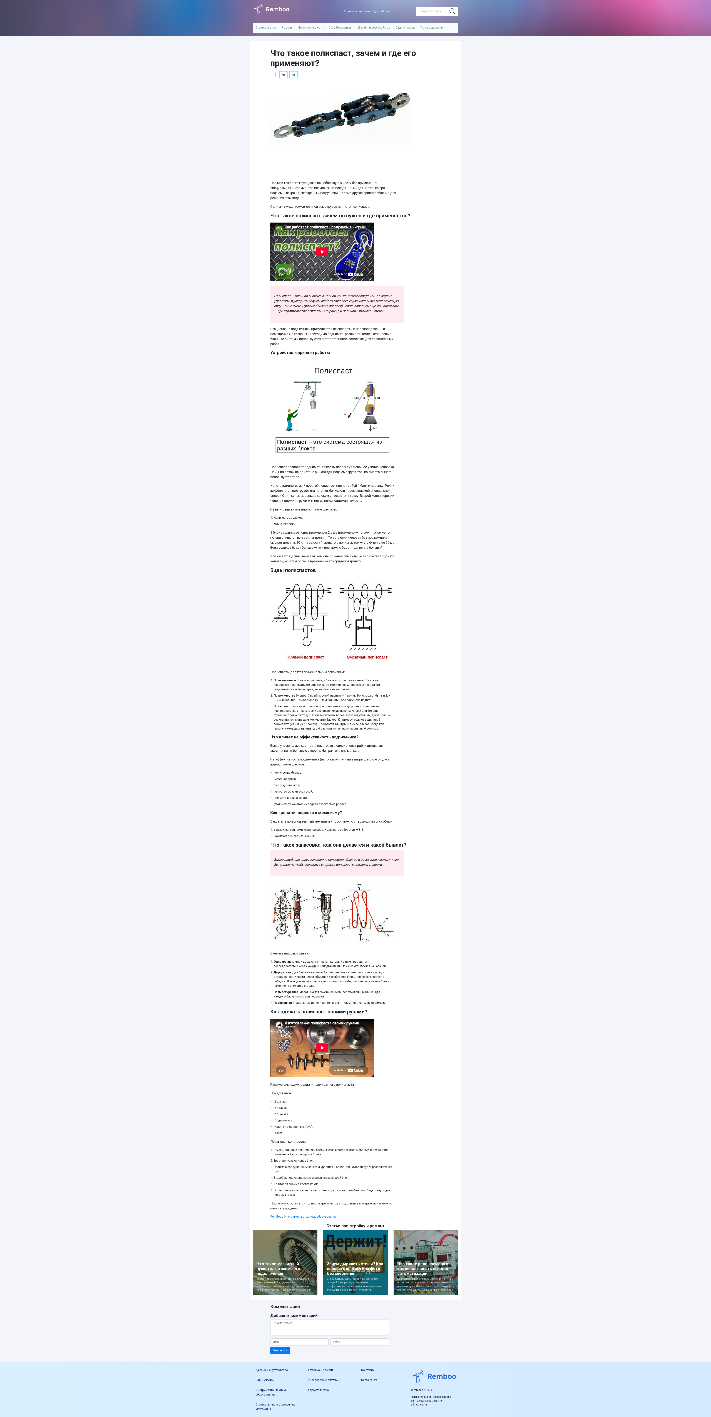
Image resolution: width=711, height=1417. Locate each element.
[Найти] (452, 11)
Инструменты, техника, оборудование (310, 1216)
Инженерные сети (310, 27)
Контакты (368, 1370)
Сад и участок (405, 27)
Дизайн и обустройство (374, 27)
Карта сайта (369, 1380)
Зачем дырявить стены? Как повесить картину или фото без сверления (355, 1269)
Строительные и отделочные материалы (276, 1407)
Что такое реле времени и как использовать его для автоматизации (422, 1269)
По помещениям (431, 27)
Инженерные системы (324, 1380)
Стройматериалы (340, 27)
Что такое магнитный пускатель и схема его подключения (278, 1269)
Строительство (266, 27)
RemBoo (275, 1216)
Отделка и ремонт (320, 1370)
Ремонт (287, 27)
